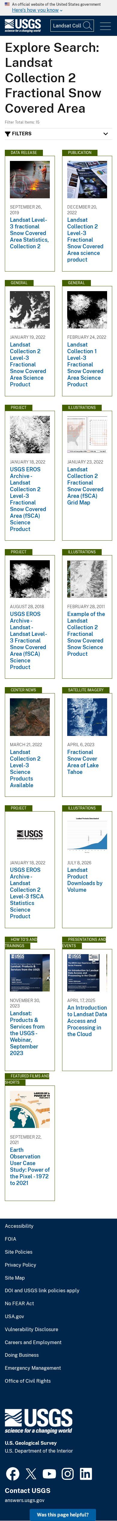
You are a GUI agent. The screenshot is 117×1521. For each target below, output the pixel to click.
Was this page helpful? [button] (63, 1515)
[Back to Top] (95, 1499)
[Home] (23, 31)
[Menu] (105, 26)
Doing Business (22, 1355)
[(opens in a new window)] (13, 1473)
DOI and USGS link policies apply (42, 1290)
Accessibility (19, 1226)
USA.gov (14, 1316)
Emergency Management (33, 1368)
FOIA (10, 1239)
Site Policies (18, 1252)
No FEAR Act (19, 1303)
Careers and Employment (33, 1342)
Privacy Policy (20, 1265)
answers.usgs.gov (24, 1500)
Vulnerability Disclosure (31, 1329)
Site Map (15, 1278)
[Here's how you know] (58, 8)
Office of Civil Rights (28, 1381)
